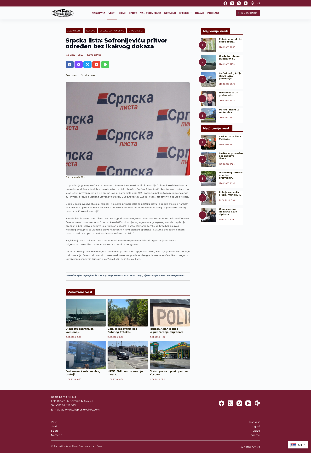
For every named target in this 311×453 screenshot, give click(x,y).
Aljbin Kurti (74, 31)
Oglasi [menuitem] (199, 13)
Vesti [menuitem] (112, 13)
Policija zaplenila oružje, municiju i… (230, 193)
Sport (54, 430)
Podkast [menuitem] (213, 13)
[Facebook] (225, 3)
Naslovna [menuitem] (98, 13)
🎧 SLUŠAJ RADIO (248, 13)
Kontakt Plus (94, 55)
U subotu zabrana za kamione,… (80, 330)
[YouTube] (246, 3)
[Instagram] (239, 3)
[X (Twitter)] (232, 3)
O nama (246, 446)
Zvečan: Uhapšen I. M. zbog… (230, 137)
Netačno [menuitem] (170, 13)
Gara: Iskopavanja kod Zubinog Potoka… (122, 330)
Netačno (56, 435)
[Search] (259, 3)
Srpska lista (136, 31)
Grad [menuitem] (122, 13)
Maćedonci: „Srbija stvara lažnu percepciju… (230, 76)
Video (256, 430)
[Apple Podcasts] (252, 3)
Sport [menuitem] (133, 13)
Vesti (54, 422)
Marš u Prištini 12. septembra (229, 111)
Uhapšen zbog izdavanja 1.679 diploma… (228, 212)
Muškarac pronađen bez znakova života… (231, 156)
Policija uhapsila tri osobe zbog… (230, 40)
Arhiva (256, 446)
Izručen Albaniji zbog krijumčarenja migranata (167, 330)
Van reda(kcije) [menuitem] (150, 13)
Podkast (254, 422)
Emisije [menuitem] (184, 13)
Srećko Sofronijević (112, 31)
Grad (54, 426)
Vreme (255, 435)
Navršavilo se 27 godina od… (228, 94)
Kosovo (90, 31)
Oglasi (256, 426)
